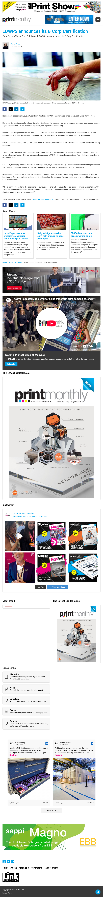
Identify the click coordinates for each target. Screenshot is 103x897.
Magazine (24, 867)
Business (18, 263)
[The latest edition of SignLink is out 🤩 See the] (51, 536)
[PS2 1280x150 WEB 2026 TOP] (51, 12)
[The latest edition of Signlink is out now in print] (51, 567)
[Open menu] (97, 19)
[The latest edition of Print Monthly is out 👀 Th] (83, 567)
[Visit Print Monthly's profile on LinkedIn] (12, 744)
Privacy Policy (7, 893)
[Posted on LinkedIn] (46, 743)
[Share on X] (11, 109)
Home (5, 263)
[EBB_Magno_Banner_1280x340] (51, 850)
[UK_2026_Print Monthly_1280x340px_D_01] (51, 292)
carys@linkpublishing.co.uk (43, 199)
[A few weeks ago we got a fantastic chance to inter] (20, 536)
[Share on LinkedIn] (16, 109)
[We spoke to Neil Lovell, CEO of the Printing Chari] (20, 567)
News (11, 263)
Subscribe (11, 364)
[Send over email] (22, 109)
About (14, 867)
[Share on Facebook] (5, 109)
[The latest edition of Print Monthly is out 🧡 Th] (83, 536)
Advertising (36, 867)
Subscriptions (51, 867)
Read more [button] (14, 755)
